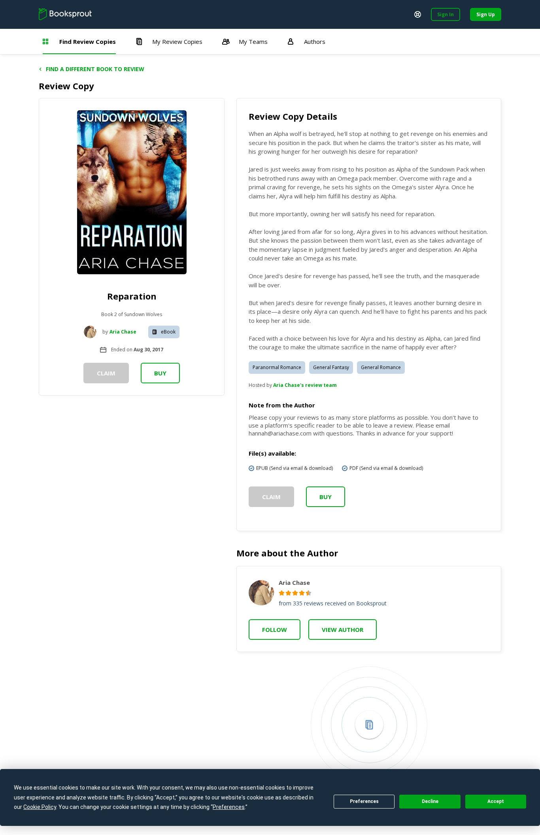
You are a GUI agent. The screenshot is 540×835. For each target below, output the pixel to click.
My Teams (253, 41)
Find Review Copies (87, 41)
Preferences (364, 801)
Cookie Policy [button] (39, 807)
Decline (430, 801)
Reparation (132, 296)
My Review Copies (177, 41)
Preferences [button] (229, 807)
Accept (495, 801)
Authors (314, 41)
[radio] (282, 593)
